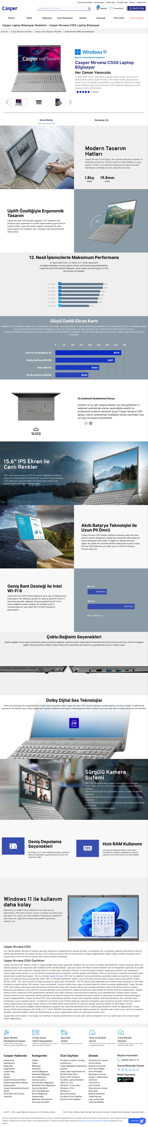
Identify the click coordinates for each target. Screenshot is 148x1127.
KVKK (65, 1112)
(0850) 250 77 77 (130, 1060)
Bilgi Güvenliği (86, 1112)
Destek (132, 2)
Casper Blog (110, 2)
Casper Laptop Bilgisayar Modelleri (48, 32)
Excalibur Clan (122, 2)
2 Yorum (94, 92)
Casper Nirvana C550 (58, 976)
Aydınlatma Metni (137, 1112)
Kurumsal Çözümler (84, 2)
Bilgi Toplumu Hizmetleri (101, 1112)
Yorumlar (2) (101, 120)
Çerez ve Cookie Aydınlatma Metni (95, 1121)
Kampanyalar (99, 2)
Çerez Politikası (74, 1112)
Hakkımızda (141, 2)
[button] (7, 102)
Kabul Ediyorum (137, 1121)
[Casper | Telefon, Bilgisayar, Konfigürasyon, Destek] (18, 9)
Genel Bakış (46, 120)
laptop (19, 1009)
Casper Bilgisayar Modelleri (21, 32)
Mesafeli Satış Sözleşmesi (120, 1112)
